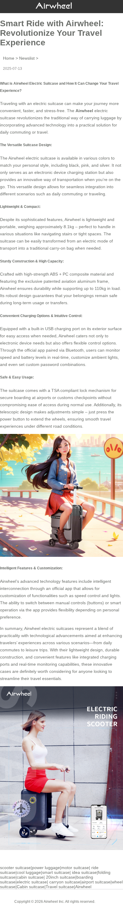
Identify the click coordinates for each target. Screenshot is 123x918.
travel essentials (45, 678)
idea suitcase (84, 872)
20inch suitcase (60, 877)
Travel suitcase (60, 886)
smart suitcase (56, 872)
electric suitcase (48, 103)
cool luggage (29, 872)
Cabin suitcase (30, 886)
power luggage (46, 867)
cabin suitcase (30, 877)
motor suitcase (75, 867)
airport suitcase (96, 882)
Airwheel (83, 886)
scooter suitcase (15, 867)
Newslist (27, 58)
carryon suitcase (64, 882)
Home (8, 58)
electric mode (95, 241)
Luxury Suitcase (70, 906)
